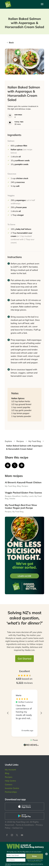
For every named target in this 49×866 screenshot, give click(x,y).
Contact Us (17, 828)
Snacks (12, 498)
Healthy (24, 496)
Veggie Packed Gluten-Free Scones (23, 492)
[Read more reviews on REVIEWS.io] (31, 745)
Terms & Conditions (25, 825)
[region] (24, 713)
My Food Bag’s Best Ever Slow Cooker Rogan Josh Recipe (21, 506)
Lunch (31, 496)
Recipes (25, 486)
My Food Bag (10, 486)
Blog (19, 486)
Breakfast (16, 496)
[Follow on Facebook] (7, 835)
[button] (8, 713)
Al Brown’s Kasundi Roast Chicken (23, 482)
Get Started (24, 658)
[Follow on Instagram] (12, 835)
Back (11, 42)
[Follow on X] (17, 835)
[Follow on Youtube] (22, 835)
